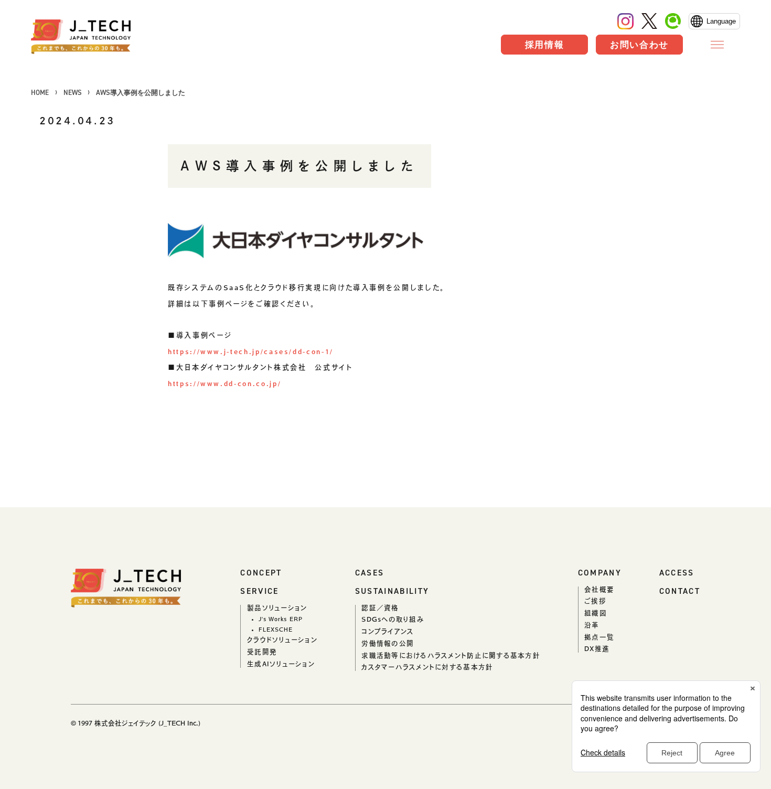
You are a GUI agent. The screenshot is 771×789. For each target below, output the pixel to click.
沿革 (591, 625)
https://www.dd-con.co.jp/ (224, 383)
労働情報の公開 (387, 643)
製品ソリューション (277, 607)
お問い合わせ (639, 44)
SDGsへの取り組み (392, 619)
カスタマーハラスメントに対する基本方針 (427, 667)
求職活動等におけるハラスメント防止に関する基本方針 (450, 655)
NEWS (72, 92)
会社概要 (599, 589)
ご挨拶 (595, 601)
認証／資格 (380, 607)
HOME (40, 92)
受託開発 (262, 651)
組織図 (595, 613)
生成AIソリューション (281, 663)
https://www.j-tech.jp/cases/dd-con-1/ (251, 351)
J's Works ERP (281, 619)
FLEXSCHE (276, 629)
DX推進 (596, 648)
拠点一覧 (599, 637)
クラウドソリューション (282, 639)
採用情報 (544, 44)
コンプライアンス (387, 631)
